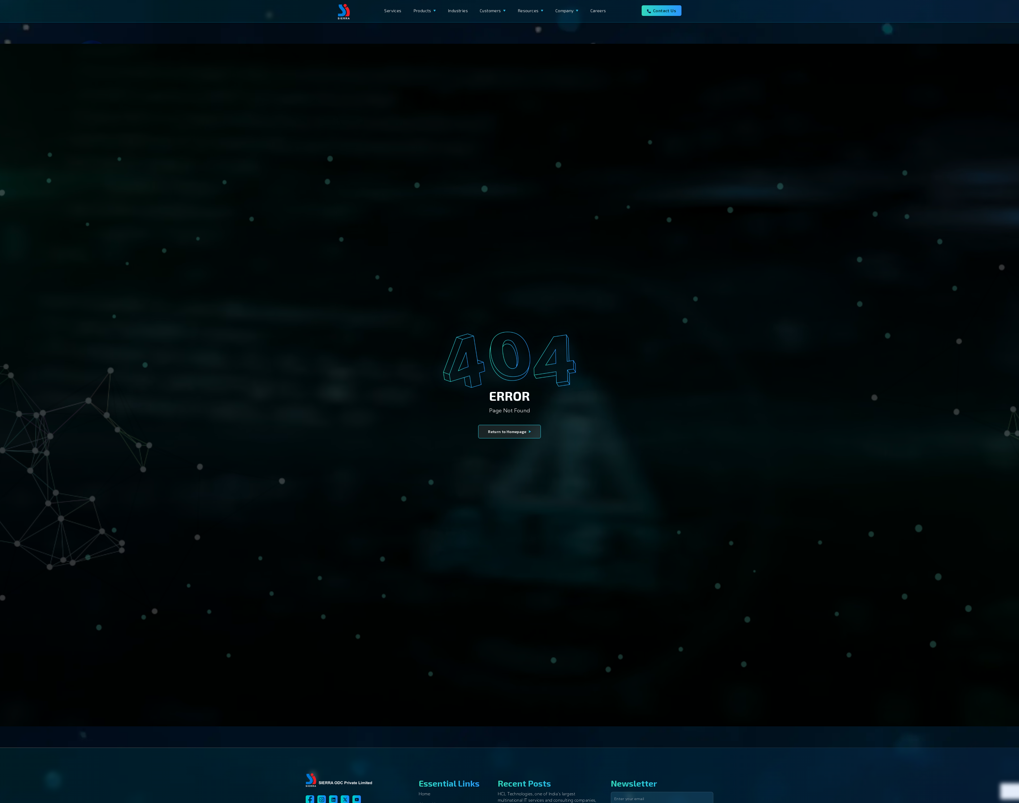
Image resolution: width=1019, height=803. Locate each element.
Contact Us (664, 10)
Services (392, 10)
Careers (598, 10)
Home (424, 793)
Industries (458, 10)
